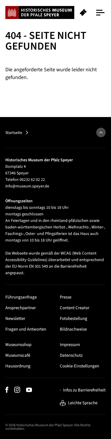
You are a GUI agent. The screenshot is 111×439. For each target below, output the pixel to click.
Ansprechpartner (20, 308)
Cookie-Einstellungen (79, 366)
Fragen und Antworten (25, 329)
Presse (65, 297)
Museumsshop (18, 345)
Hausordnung (17, 366)
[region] (55, 12)
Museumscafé (17, 355)
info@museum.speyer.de (27, 186)
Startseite (13, 133)
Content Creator (74, 308)
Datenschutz (71, 355)
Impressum (70, 345)
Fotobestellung (73, 318)
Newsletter (15, 318)
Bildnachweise (73, 329)
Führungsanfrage (21, 297)
